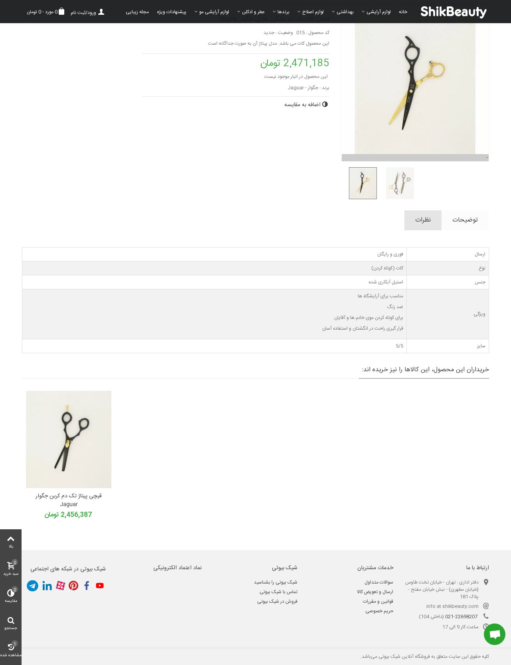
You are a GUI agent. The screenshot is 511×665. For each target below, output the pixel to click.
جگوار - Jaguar (303, 88)
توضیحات (465, 220)
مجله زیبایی (137, 12)
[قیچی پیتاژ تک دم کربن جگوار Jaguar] (68, 440)
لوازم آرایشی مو (214, 12)
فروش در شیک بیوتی (277, 602)
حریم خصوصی (379, 611)
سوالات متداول (378, 582)
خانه (403, 12)
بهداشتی (345, 12)
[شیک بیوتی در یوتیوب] (100, 586)
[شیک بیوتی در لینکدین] (47, 586)
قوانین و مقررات (378, 602)
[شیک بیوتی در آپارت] (60, 586)
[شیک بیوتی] (450, 11)
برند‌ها (283, 12)
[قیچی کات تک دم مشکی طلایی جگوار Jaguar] (360, 183)
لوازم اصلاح (313, 12)
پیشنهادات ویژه (171, 12)
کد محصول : (317, 32)
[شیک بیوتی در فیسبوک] (87, 586)
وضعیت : (284, 32)
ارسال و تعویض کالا (375, 592)
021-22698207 (461, 617)
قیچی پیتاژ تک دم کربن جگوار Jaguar (69, 500)
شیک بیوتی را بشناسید (275, 582)
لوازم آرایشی (378, 12)
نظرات (423, 220)
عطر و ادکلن (253, 12)
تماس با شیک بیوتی (278, 592)
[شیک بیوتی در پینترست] (73, 586)
